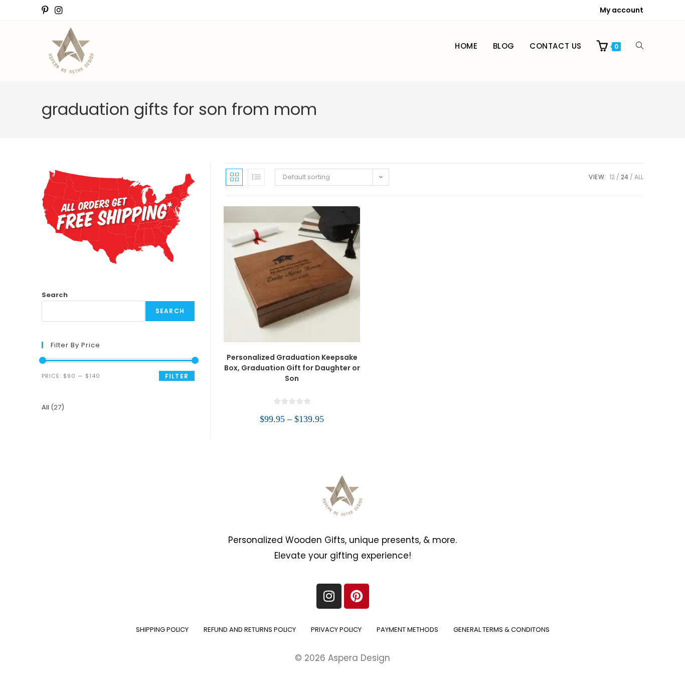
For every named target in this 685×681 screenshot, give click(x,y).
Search (55, 295)
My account (621, 10)
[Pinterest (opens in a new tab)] (47, 11)
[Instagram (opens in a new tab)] (59, 11)
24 (624, 177)
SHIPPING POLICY (162, 629)
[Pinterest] (356, 596)
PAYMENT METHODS (407, 629)
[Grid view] (234, 177)
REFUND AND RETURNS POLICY (250, 629)
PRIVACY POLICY (336, 629)
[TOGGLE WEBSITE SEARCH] (639, 46)
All (638, 177)
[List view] (256, 177)
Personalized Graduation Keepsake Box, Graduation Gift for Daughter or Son (292, 367)
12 (612, 177)
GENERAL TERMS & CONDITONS (501, 629)
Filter (177, 376)
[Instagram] (328, 596)
